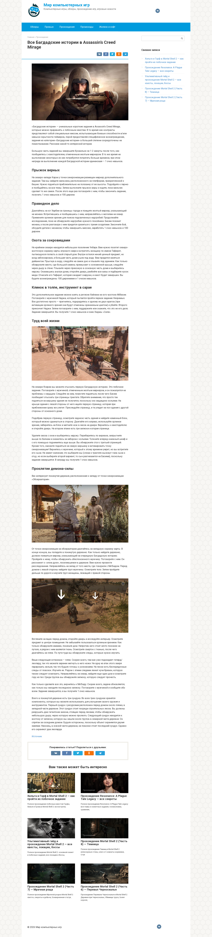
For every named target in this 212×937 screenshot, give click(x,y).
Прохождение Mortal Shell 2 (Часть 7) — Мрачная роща (50, 888)
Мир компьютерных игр (67, 5)
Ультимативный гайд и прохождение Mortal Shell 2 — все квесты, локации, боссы (49, 844)
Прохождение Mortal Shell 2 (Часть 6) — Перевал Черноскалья (104, 888)
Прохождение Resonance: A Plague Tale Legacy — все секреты (104, 797)
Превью (49, 26)
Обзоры (34, 26)
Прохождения (67, 26)
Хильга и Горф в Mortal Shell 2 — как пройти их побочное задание (51, 797)
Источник (37, 736)
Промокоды (86, 26)
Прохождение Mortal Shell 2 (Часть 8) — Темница (104, 842)
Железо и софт (107, 26)
